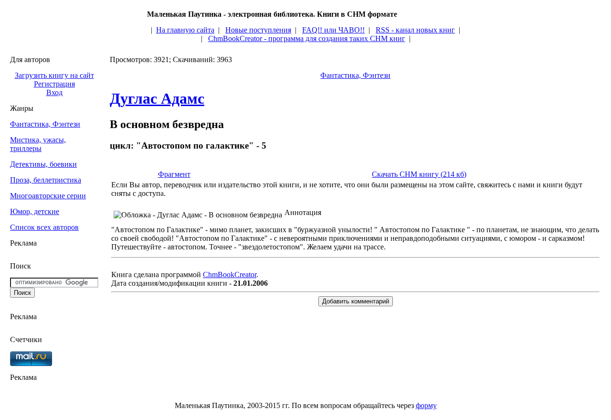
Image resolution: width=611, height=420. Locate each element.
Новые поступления (258, 30)
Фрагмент (174, 174)
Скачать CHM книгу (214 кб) (419, 174)
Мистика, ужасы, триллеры (38, 144)
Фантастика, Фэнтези (45, 124)
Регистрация (54, 84)
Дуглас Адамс (157, 98)
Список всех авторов (44, 227)
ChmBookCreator (229, 274)
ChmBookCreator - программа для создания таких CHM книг (306, 38)
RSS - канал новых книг (415, 30)
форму (426, 405)
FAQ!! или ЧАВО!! (333, 30)
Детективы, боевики (43, 164)
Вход (54, 92)
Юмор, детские (34, 211)
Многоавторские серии (48, 196)
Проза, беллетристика (45, 180)
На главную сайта (185, 30)
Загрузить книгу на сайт (54, 75)
